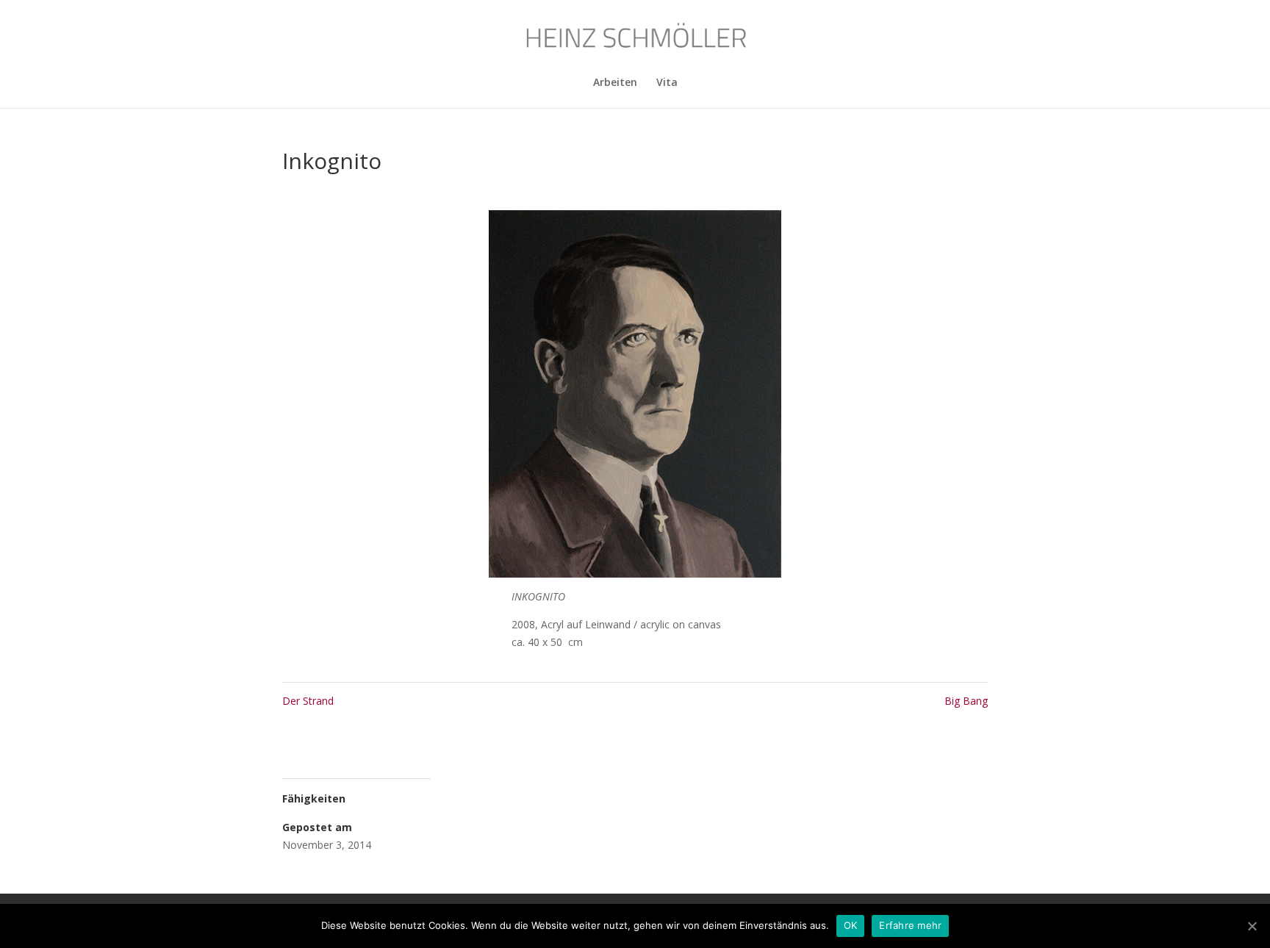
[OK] (1251, 926)
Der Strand (308, 701)
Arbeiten (615, 83)
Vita (667, 83)
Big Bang (966, 701)
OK (851, 925)
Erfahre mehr (910, 925)
